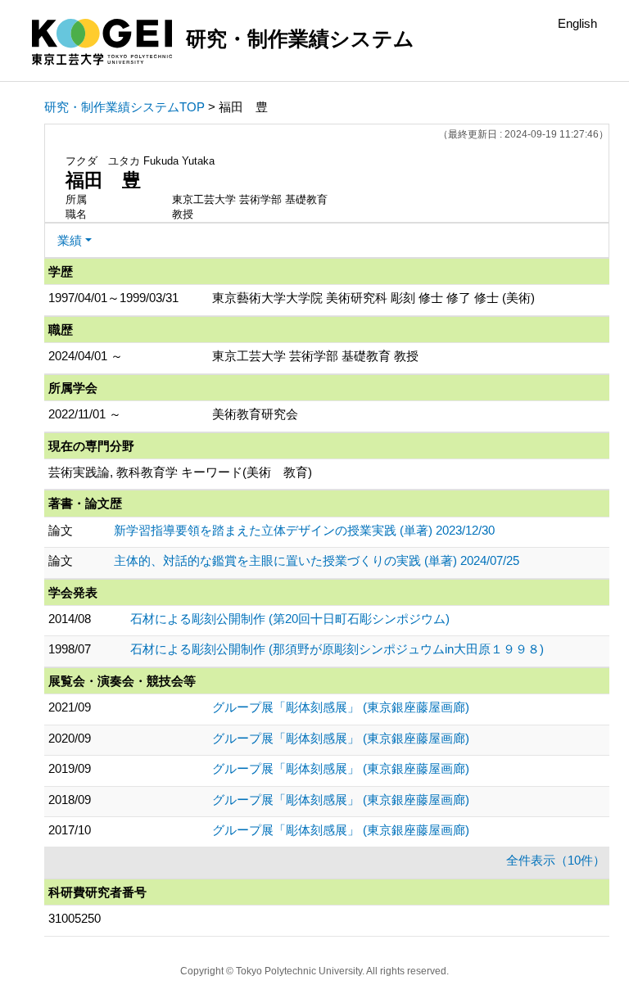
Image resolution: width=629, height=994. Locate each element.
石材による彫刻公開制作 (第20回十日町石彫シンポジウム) (290, 619)
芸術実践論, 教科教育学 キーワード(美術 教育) (180, 472)
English (577, 23)
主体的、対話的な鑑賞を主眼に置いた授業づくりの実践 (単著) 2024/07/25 (316, 560)
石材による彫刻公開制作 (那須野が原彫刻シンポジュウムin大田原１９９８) (337, 649)
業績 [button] (69, 240)
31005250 (74, 918)
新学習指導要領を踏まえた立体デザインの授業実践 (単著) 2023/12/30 (304, 530)
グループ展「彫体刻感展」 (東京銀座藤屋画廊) (340, 707)
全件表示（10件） (555, 860)
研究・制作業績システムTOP (124, 107)
